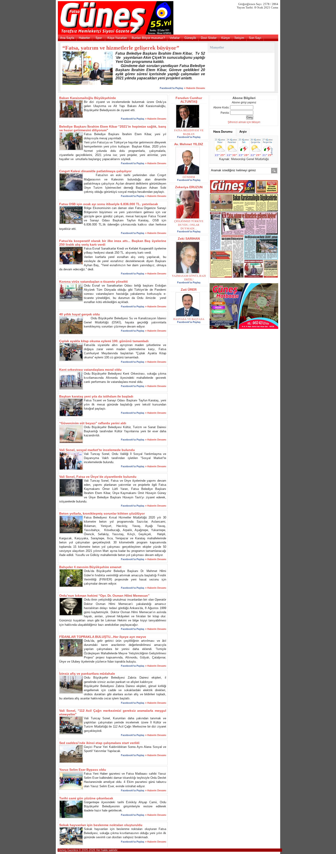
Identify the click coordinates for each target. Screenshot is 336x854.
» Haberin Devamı (194, 88)
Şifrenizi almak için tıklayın (244, 122)
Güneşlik (190, 38)
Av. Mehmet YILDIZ (188, 144)
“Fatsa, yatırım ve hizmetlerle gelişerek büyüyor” (120, 48)
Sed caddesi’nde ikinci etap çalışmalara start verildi (99, 743)
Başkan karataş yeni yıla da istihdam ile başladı (96, 396)
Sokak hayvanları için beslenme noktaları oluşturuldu (100, 825)
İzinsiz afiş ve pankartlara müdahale (87, 673)
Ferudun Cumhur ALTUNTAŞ (189, 99)
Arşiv (243, 131)
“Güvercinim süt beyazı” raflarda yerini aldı (92, 423)
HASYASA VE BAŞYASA (188, 319)
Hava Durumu (222, 131)
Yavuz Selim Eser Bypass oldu (82, 769)
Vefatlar (175, 38)
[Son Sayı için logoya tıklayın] (168, 33)
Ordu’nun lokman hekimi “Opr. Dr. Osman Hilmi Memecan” (104, 595)
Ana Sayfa (67, 38)
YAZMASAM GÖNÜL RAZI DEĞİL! (189, 277)
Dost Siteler (208, 38)
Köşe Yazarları (117, 38)
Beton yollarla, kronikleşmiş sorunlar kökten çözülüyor (102, 513)
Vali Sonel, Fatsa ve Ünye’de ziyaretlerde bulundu (97, 476)
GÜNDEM (189, 177)
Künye (225, 38)
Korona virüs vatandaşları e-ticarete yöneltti (93, 281)
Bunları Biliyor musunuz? (148, 38)
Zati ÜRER (189, 289)
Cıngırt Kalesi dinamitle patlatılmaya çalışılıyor (95, 171)
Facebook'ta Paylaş (171, 88)
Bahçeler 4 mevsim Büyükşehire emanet (90, 567)
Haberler (84, 38)
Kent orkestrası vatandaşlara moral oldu (90, 369)
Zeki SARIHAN (189, 238)
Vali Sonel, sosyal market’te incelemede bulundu (97, 450)
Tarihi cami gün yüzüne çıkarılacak (86, 798)
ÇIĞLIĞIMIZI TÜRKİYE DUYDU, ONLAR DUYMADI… (188, 224)
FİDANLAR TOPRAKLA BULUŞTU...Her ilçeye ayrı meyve (102, 637)
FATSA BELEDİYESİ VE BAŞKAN (188, 132)
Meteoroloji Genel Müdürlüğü (250, 159)
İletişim (239, 38)
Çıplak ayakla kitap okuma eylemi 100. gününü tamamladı (104, 341)
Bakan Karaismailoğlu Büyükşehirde (87, 98)
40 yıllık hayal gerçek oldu (79, 314)
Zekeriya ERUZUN (189, 187)
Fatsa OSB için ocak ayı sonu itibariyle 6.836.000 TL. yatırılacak (108, 204)
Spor (99, 38)
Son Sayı (255, 38)
